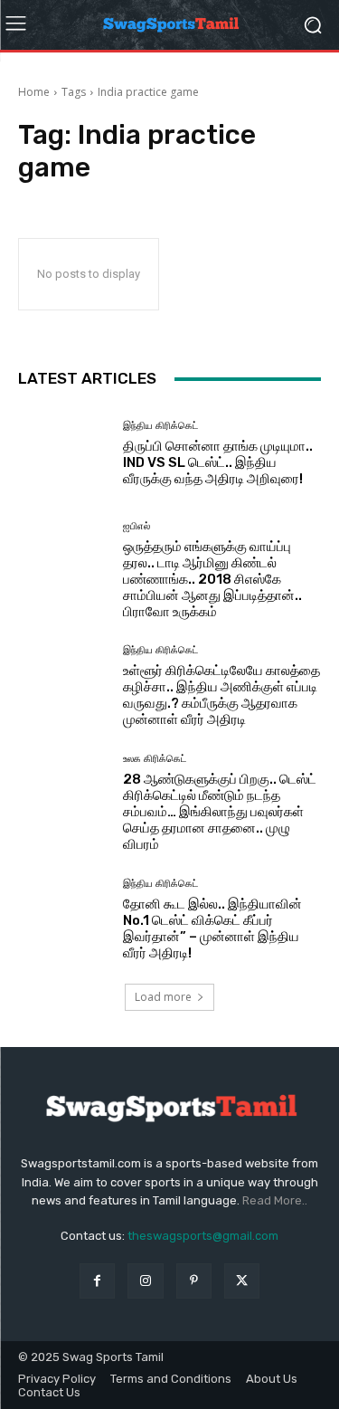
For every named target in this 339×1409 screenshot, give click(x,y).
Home (34, 92)
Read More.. (274, 1200)
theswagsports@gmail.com (202, 1235)
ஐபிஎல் (136, 526)
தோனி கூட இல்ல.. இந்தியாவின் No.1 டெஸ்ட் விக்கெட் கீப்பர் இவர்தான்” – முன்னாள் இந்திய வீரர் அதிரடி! (212, 928)
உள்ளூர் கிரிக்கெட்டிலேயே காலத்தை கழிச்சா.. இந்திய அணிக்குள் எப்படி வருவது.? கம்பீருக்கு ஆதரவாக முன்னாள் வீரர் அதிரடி (221, 695)
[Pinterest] (194, 1281)
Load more (163, 996)
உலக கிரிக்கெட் (154, 759)
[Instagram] (145, 1281)
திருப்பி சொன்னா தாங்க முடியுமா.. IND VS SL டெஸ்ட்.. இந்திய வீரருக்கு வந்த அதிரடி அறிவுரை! (218, 462)
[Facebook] (97, 1281)
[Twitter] (241, 1281)
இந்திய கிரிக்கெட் (160, 426)
